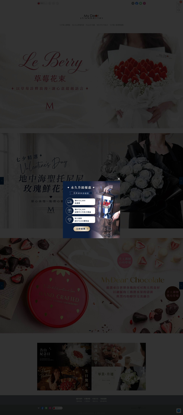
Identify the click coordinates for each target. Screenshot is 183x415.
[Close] (119, 179)
